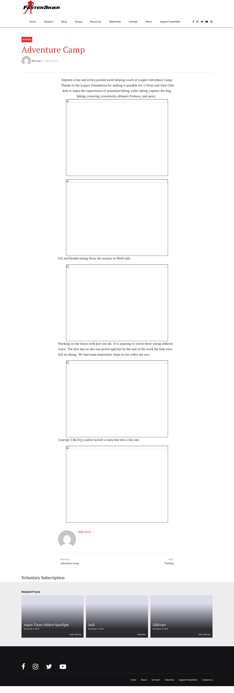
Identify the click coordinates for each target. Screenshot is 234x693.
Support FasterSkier (170, 21)
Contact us (207, 679)
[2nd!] (116, 616)
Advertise (169, 679)
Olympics (48, 21)
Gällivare (159, 625)
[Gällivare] (181, 616)
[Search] (211, 21)
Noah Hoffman (76, 635)
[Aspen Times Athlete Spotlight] (52, 616)
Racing (78, 21)
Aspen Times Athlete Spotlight (46, 625)
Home (32, 21)
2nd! (91, 625)
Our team (156, 679)
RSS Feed (36, 61)
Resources (95, 21)
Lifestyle (133, 21)
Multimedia (115, 21)
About (148, 21)
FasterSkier (141, 635)
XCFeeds (26, 39)
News (64, 21)
